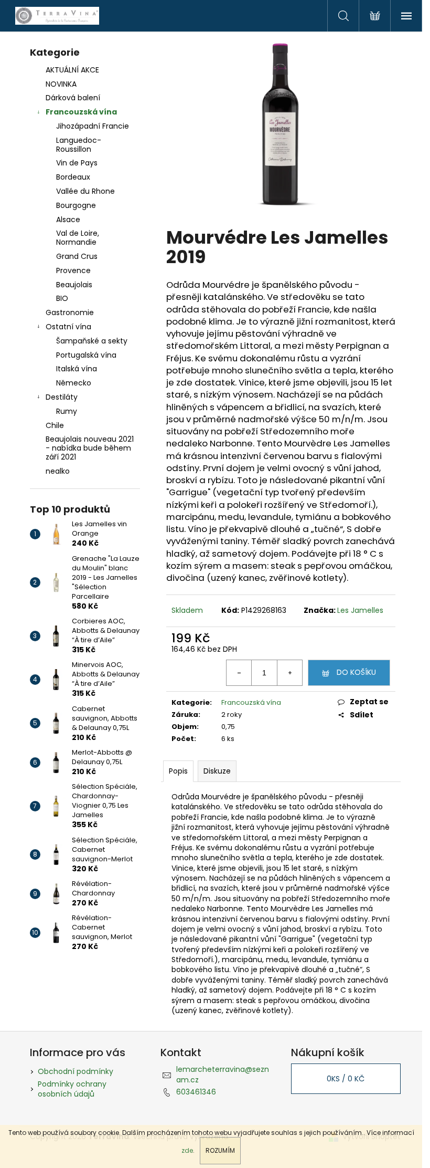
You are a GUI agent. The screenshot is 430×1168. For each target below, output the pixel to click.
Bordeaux (73, 177)
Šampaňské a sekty (91, 341)
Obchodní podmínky (75, 1071)
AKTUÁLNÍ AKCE (72, 70)
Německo (73, 383)
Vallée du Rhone (85, 191)
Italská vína (76, 368)
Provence (73, 270)
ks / (345, 1078)
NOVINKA (61, 84)
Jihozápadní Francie (92, 126)
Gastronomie (70, 312)
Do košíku (356, 672)
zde (187, 1150)
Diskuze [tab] (217, 771)
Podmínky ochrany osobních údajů (72, 1089)
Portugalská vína (86, 355)
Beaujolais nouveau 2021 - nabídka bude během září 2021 (90, 448)
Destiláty (62, 397)
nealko (58, 471)
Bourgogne (76, 205)
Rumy (66, 411)
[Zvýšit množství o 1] (289, 672)
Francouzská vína (81, 112)
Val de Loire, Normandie (77, 237)
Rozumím (220, 1150)
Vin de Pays (77, 163)
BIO (62, 298)
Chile (55, 425)
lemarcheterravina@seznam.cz (222, 1074)
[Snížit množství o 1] (239, 672)
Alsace (68, 219)
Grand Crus (77, 256)
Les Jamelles (360, 610)
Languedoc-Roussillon (78, 144)
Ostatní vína (68, 326)
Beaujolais (74, 284)
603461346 (196, 1092)
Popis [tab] (178, 771)
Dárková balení (73, 97)
